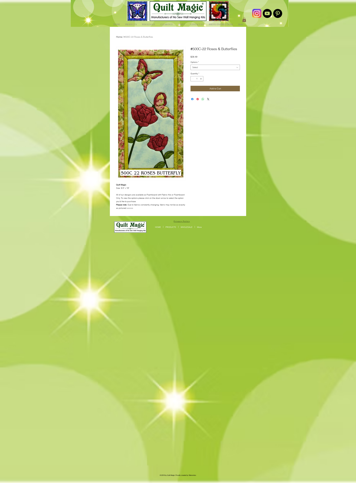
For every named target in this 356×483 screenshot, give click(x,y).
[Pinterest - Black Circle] (277, 13)
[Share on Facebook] (192, 99)
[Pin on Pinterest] (197, 99)
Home (119, 36)
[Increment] (201, 78)
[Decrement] (192, 78)
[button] (244, 19)
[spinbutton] (196, 78)
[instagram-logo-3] (256, 13)
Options (195, 62)
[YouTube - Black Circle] (267, 13)
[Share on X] (208, 99)
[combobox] (215, 67)
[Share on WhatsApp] (203, 99)
